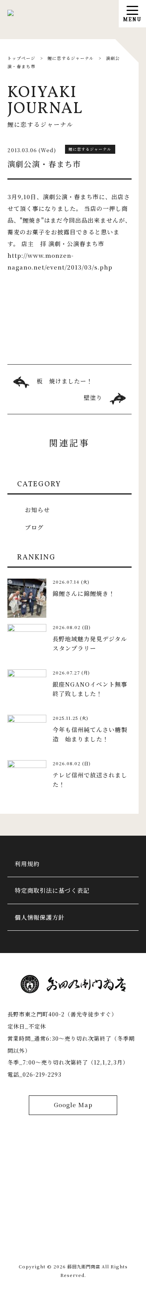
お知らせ (37, 509)
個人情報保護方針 (40, 917)
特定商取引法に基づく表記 (52, 890)
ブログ (34, 527)
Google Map (73, 1105)
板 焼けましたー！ (65, 381)
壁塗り (93, 397)
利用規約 (27, 864)
